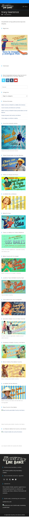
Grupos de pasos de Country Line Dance (11, 115)
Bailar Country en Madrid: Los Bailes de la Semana (13, 105)
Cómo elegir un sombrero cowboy (9, 118)
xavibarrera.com (7, 501)
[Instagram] (7, 80)
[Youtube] (16, 80)
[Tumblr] (12, 80)
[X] (3, 80)
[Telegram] (16, 479)
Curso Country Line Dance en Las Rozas (10, 107)
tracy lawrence (7, 14)
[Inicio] (2, 14)
